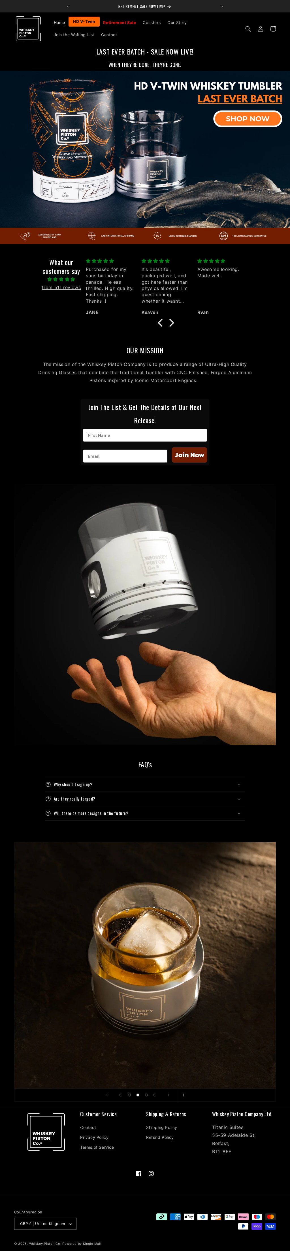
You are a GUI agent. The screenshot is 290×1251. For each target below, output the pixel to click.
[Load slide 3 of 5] (138, 1095)
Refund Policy (160, 1137)
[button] (248, 29)
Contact (88, 1127)
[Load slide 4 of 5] (146, 1095)
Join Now (189, 455)
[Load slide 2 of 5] (129, 1095)
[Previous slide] (107, 1095)
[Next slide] (169, 1095)
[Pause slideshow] (183, 1095)
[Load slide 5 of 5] (155, 1095)
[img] (61, 279)
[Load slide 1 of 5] (121, 1095)
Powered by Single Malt (81, 1244)
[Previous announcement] (67, 6)
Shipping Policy (161, 1127)
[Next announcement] (222, 6)
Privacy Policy (94, 1137)
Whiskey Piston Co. (45, 1244)
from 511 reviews (61, 287)
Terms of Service (97, 1147)
